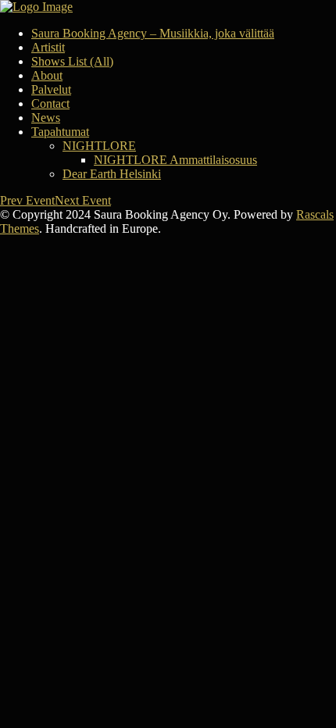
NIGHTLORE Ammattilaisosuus (175, 159)
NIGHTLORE (99, 145)
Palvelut (51, 89)
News (45, 117)
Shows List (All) (72, 61)
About (47, 75)
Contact (50, 103)
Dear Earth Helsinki (112, 173)
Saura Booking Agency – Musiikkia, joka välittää (152, 33)
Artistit (48, 47)
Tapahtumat (60, 131)
